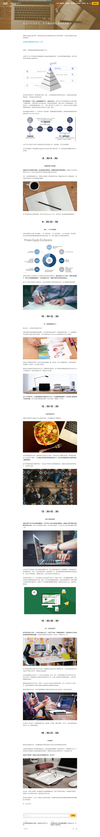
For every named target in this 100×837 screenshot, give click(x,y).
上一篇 (25, 821)
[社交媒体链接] (87, 3)
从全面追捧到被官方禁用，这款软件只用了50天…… (35, 824)
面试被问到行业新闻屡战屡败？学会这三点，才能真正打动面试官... (63, 824)
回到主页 (26, 828)
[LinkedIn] (73, 828)
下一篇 (52, 821)
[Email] (76, 828)
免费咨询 (95, 3)
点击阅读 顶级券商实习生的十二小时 (33, 42)
